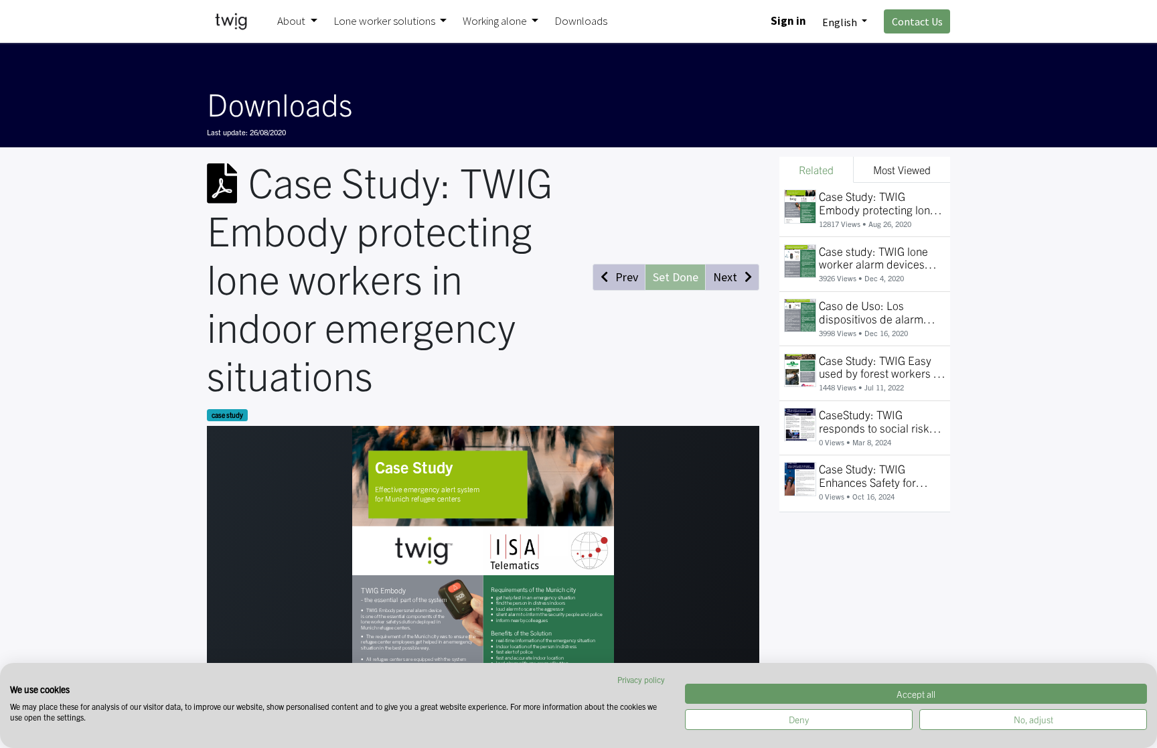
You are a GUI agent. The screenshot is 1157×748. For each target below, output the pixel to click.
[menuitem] (580, 21)
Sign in (788, 20)
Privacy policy (641, 679)
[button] (619, 277)
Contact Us (917, 21)
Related (816, 169)
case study (227, 414)
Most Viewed (902, 169)
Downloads (279, 103)
